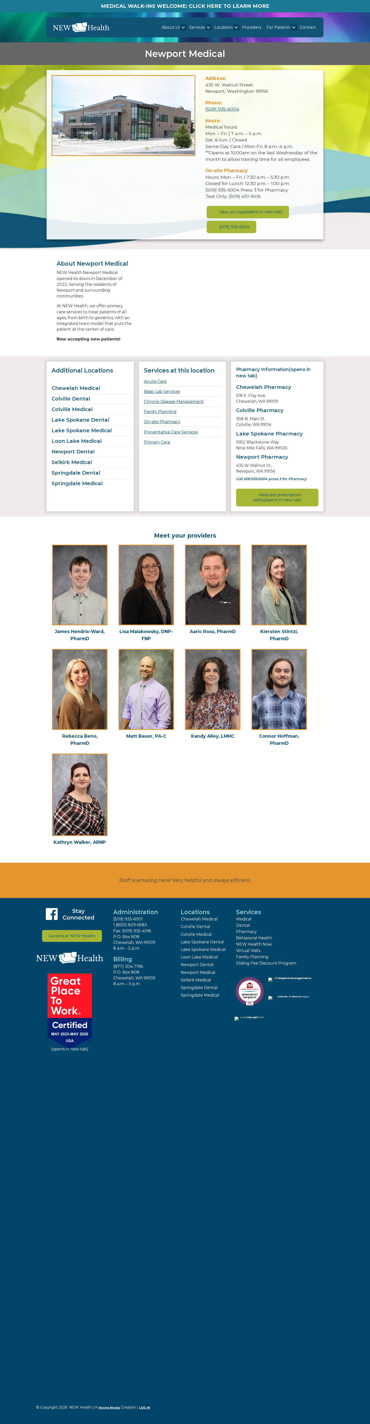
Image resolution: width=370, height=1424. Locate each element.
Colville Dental (71, 399)
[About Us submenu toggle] (183, 27)
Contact (308, 27)
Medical (244, 919)
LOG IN (144, 1407)
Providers (251, 27)
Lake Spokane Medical (82, 430)
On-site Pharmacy (162, 421)
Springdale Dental (76, 473)
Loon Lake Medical (77, 441)
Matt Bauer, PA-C (146, 736)
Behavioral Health (254, 938)
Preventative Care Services (171, 432)
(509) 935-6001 (128, 919)
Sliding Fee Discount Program (266, 963)
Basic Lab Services (162, 391)
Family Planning (160, 411)
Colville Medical (72, 409)
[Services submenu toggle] (208, 27)
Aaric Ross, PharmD (213, 631)
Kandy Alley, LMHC (212, 736)
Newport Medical (198, 972)
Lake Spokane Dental (80, 420)
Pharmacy (246, 931)
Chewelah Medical (76, 388)
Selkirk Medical (72, 462)
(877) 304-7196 (128, 966)
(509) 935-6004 (222, 109)
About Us (171, 27)
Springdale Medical (77, 483)
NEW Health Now (254, 944)
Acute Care (155, 381)
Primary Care (157, 442)
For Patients (279, 27)
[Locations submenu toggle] (236, 27)
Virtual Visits (248, 950)
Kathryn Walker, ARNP (80, 842)
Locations (223, 27)
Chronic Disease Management (174, 401)
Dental (243, 925)
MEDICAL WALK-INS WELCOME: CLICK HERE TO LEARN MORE (185, 6)
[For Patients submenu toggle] (293, 27)
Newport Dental (73, 452)
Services (197, 27)
